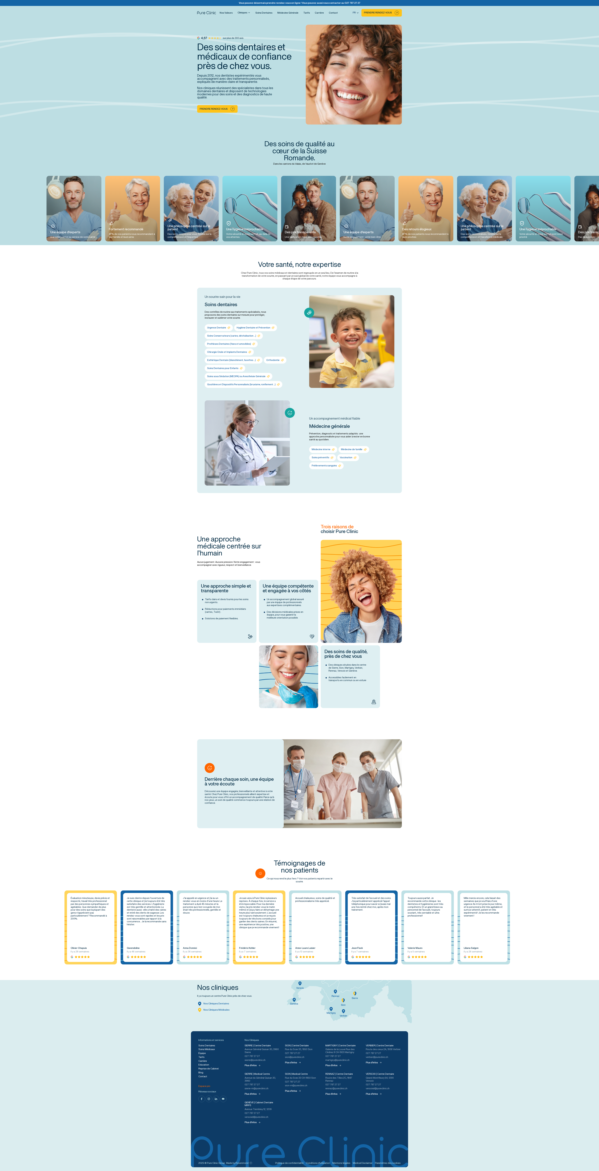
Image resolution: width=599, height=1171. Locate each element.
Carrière (319, 13)
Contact (333, 13)
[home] (206, 12)
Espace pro (204, 1086)
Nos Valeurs (226, 13)
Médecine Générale (287, 13)
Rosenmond (242, 1163)
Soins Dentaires (263, 13)
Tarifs (306, 13)
